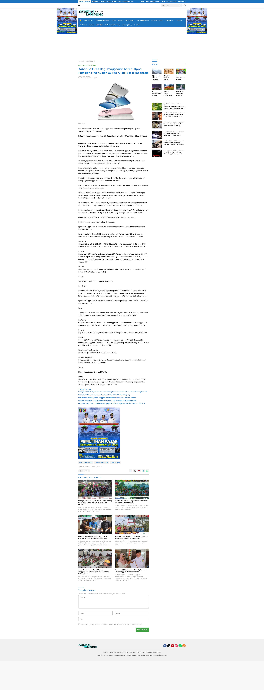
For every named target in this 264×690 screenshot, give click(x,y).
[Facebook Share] (130, 470)
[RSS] (184, 646)
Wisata (120, 20)
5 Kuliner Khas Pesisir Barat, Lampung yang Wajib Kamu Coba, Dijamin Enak (168, 78)
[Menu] (79, 5)
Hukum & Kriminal (157, 20)
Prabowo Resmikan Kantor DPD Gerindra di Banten (173, 125)
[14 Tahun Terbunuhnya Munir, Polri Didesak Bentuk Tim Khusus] (157, 116)
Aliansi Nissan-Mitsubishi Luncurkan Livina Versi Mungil (174, 143)
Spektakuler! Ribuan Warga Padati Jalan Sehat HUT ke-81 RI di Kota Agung (124, 1)
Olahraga (179, 20)
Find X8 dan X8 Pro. (101, 463)
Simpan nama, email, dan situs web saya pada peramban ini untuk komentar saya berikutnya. (111, 624)
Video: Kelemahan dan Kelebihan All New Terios (172, 134)
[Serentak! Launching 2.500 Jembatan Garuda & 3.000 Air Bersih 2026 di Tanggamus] (132, 524)
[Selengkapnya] (185, 64)
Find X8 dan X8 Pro (85, 463)
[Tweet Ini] (134, 470)
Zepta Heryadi (86, 76)
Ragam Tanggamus (102, 20)
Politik (114, 20)
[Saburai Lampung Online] (91, 13)
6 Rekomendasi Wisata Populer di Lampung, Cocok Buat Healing (156, 93)
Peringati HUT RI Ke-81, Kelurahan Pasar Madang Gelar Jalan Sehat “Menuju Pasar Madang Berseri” (112, 392)
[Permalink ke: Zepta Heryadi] (80, 77)
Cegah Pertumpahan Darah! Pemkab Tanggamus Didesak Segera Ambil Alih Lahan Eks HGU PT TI (111, 403)
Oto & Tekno (130, 20)
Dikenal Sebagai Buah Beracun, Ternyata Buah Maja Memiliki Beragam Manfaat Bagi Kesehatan (174, 107)
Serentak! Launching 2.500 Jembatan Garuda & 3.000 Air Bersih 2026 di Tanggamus (107, 401)
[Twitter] (168, 646)
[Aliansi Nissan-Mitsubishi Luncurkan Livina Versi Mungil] (157, 144)
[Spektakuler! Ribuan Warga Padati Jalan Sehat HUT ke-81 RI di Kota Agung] (132, 489)
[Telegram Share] (143, 470)
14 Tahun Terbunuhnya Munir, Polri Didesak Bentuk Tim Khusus (174, 115)
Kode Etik (99, 25)
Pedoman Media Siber (112, 25)
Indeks (91, 25)
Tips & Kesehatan (143, 20)
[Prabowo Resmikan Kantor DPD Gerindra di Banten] (157, 125)
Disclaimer (83, 25)
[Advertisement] (132, 42)
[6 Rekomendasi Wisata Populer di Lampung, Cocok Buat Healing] (156, 87)
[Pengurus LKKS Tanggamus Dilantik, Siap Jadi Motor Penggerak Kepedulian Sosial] (132, 558)
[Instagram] (176, 646)
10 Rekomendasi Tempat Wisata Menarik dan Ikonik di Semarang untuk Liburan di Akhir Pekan (180, 78)
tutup (75, 9)
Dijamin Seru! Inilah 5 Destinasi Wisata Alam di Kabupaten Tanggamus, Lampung (156, 78)
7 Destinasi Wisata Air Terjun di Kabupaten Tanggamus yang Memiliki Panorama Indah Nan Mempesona (180, 93)
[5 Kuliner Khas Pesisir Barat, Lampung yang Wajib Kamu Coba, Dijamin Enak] (169, 71)
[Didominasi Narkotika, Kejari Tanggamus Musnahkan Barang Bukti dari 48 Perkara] (95, 524)
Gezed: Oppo (115, 463)
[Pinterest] (172, 646)
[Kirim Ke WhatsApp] (147, 470)
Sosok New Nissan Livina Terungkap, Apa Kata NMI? (173, 153)
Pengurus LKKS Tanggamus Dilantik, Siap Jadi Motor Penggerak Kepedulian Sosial (130, 571)
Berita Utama (88, 20)
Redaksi (137, 25)
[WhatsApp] (180, 646)
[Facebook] (165, 646)
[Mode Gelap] (185, 5)
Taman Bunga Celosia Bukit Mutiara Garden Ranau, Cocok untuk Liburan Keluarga (168, 93)
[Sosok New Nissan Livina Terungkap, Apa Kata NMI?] (157, 153)
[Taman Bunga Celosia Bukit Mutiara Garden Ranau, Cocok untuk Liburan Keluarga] (169, 87)
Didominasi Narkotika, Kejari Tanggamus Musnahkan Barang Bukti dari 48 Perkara (107, 398)
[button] (180, 5)
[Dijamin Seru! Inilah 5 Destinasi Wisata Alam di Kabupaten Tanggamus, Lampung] (156, 71)
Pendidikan (169, 20)
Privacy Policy (127, 25)
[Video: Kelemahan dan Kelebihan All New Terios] (157, 135)
